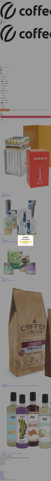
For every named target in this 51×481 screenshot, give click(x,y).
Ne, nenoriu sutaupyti (25, 243)
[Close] (32, 236)
